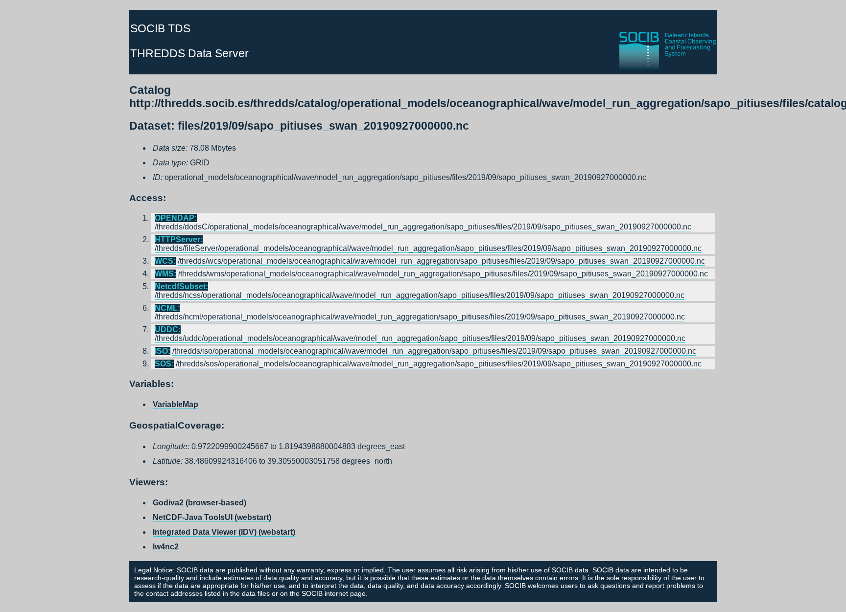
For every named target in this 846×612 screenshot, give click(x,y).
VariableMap (175, 404)
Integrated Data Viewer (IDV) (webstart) (224, 532)
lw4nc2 (166, 547)
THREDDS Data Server (189, 53)
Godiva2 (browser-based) (199, 503)
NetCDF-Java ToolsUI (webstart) (212, 517)
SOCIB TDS (160, 28)
